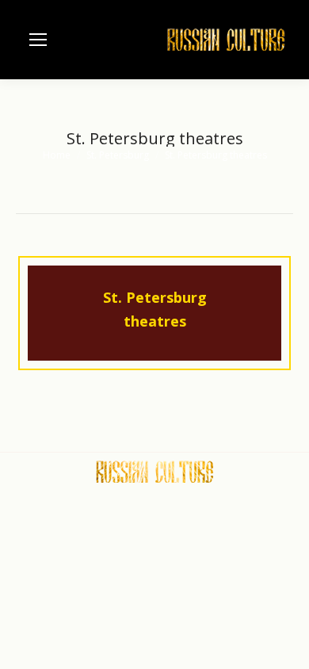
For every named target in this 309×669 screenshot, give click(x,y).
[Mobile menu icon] (38, 39)
